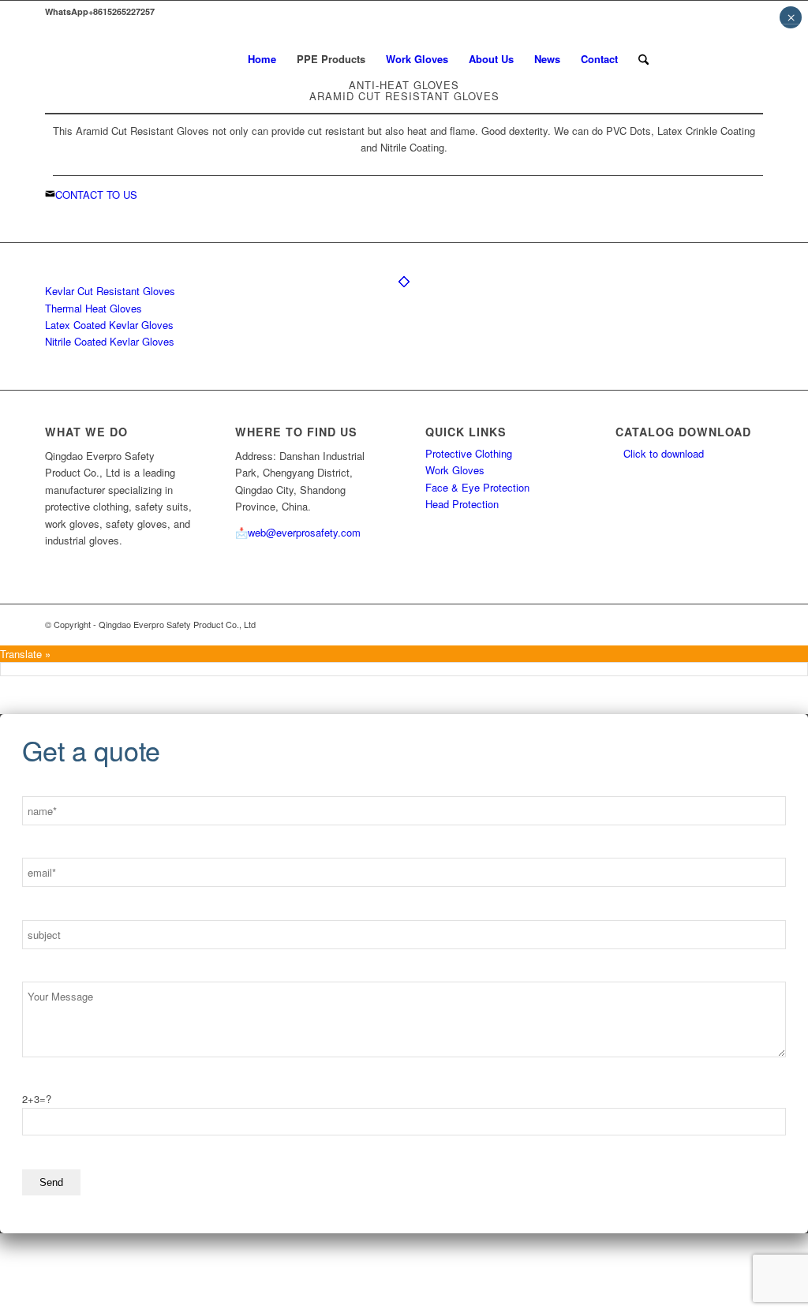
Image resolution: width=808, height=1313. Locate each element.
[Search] (643, 59)
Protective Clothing (468, 453)
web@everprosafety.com (304, 532)
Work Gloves (454, 469)
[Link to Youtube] (751, 58)
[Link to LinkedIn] (704, 58)
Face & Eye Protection (477, 487)
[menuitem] (262, 59)
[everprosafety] (85, 59)
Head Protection (462, 503)
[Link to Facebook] (727, 58)
